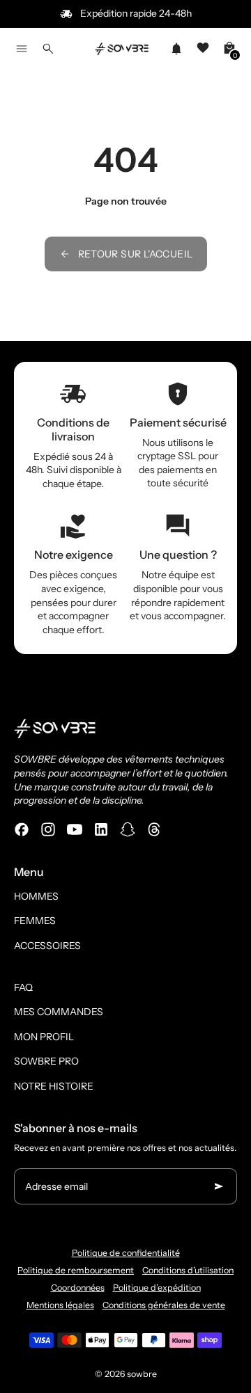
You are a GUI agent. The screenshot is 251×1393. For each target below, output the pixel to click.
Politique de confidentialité (126, 1253)
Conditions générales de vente (163, 1305)
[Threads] (154, 829)
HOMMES (36, 896)
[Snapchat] (127, 829)
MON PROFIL (44, 1036)
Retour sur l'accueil (135, 254)
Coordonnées (78, 1287)
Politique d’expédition (157, 1287)
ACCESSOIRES (47, 945)
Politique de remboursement (75, 1270)
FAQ (23, 987)
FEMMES (35, 920)
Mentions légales (60, 1305)
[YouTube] (74, 829)
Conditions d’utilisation (188, 1270)
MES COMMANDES (58, 1011)
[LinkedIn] (101, 829)
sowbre (142, 1374)
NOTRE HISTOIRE (53, 1086)
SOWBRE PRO (46, 1061)
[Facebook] (21, 829)
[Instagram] (48, 829)
